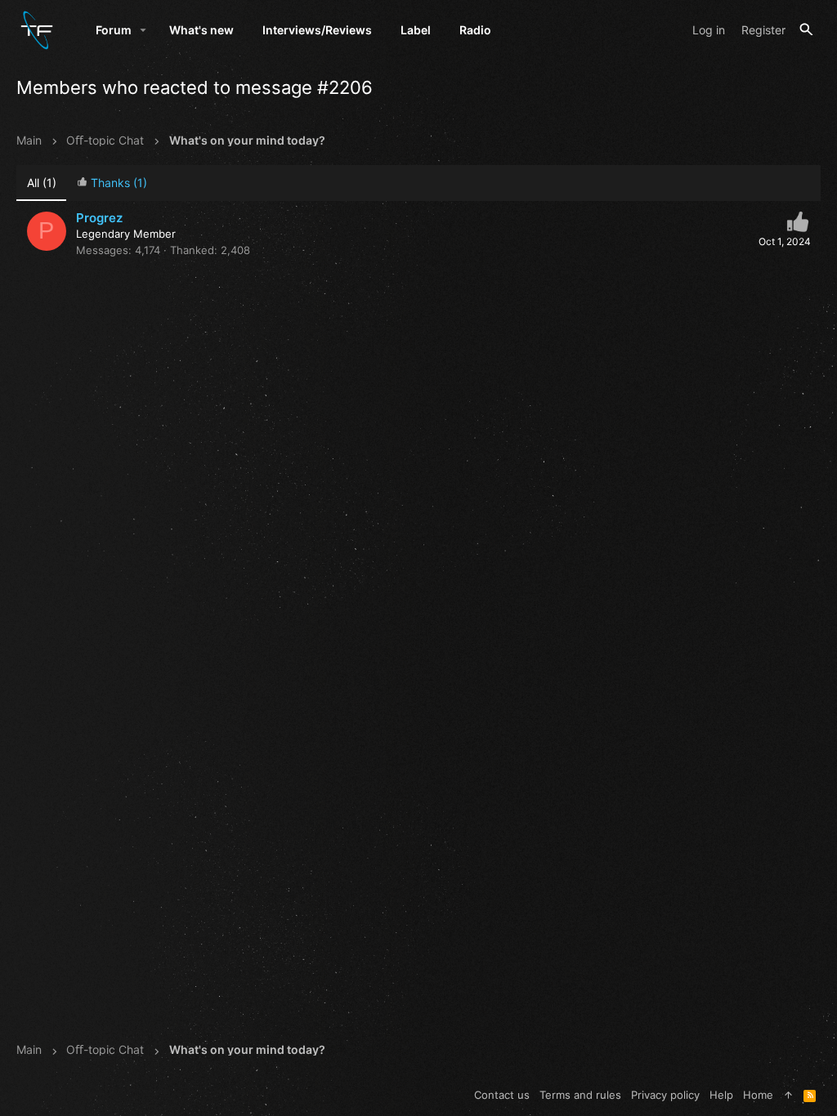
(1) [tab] (41, 183)
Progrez (99, 217)
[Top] (788, 1095)
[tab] (111, 183)
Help (721, 1094)
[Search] (806, 30)
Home (758, 1094)
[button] (143, 30)
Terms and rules (580, 1094)
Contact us (502, 1094)
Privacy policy (665, 1094)
